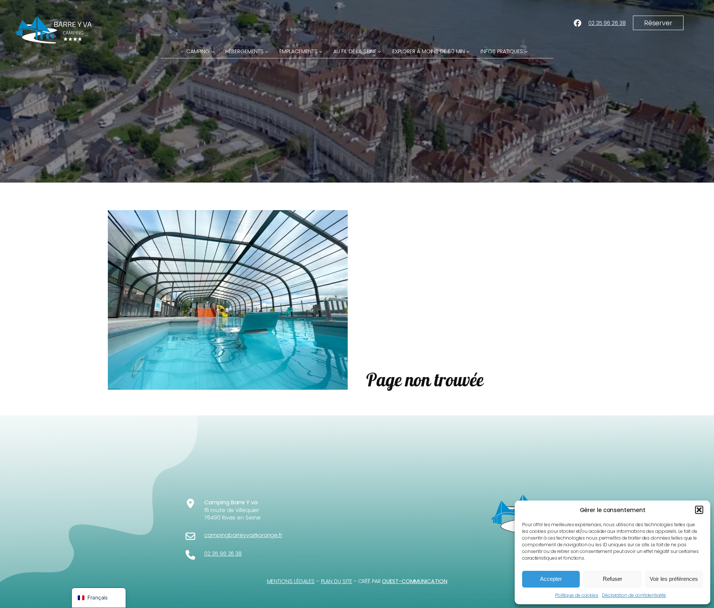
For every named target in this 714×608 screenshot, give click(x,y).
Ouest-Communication (414, 581)
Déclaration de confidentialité (634, 595)
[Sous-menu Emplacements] (320, 51)
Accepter (551, 579)
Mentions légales (291, 581)
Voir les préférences (674, 579)
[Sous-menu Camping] (213, 51)
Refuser (612, 579)
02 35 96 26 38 (607, 23)
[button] (699, 510)
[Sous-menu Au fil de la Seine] (379, 51)
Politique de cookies (576, 595)
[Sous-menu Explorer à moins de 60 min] (468, 51)
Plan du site (336, 581)
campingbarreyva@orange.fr (243, 535)
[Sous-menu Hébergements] (266, 51)
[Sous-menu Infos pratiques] (526, 51)
